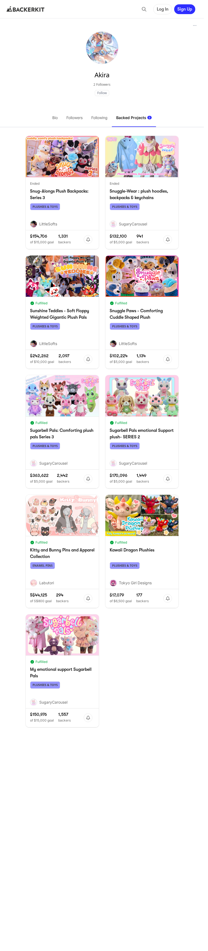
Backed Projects (133, 117)
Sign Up (184, 9)
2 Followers (101, 84)
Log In (162, 9)
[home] (25, 9)
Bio (55, 117)
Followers (74, 117)
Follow (102, 93)
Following (99, 117)
